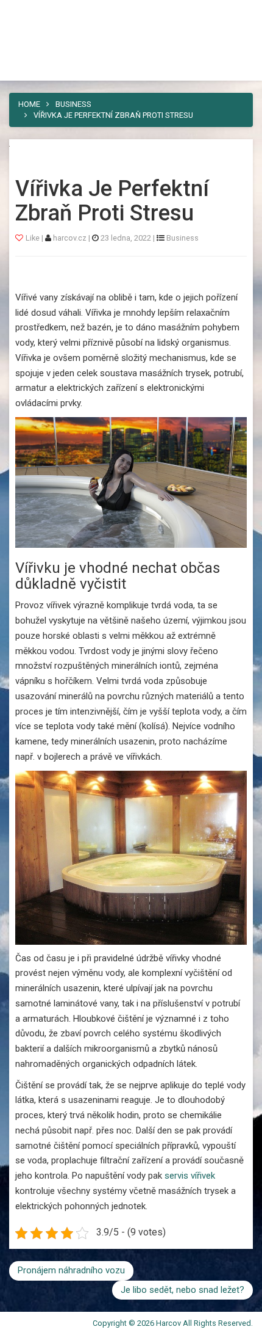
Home (29, 104)
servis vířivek (190, 1175)
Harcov (37, 14)
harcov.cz (70, 237)
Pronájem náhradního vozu (71, 1270)
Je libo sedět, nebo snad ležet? (182, 1289)
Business (73, 104)
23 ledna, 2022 (126, 237)
